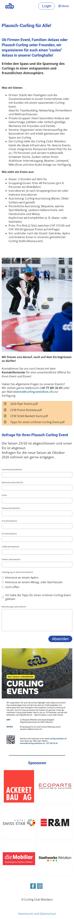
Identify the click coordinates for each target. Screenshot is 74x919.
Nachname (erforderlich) (12, 482)
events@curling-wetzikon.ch (33, 392)
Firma (4, 495)
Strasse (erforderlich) (11, 508)
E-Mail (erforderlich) (10, 546)
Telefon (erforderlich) (11, 559)
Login (46, 6)
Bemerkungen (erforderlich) (14, 606)
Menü (65, 6)
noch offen (11, 587)
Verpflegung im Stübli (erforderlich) (17, 572)
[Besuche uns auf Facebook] (33, 886)
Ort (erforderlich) (9, 533)
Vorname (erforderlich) (12, 469)
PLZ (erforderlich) (9, 521)
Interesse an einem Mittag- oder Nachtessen (33, 582)
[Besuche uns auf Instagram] (40, 886)
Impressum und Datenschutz (37, 914)
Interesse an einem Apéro (21, 577)
